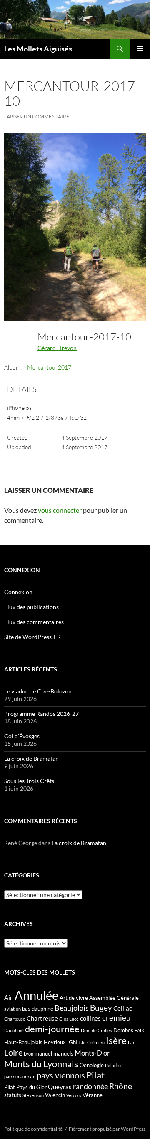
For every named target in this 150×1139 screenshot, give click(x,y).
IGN (72, 1042)
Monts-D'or (92, 1053)
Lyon (28, 1053)
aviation (12, 1009)
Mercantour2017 (49, 367)
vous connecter (60, 510)
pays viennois (61, 1075)
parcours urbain (19, 1076)
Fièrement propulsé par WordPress (107, 1129)
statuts (12, 1095)
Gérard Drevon (57, 347)
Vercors (73, 1095)
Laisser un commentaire (36, 116)
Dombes (123, 1030)
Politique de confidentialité (33, 1129)
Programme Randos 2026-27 (41, 713)
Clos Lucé (69, 1018)
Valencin (55, 1095)
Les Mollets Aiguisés (38, 48)
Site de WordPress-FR (32, 636)
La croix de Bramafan (31, 758)
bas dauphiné (37, 1008)
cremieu (116, 1017)
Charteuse (14, 1018)
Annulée (36, 995)
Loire (13, 1052)
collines (90, 1018)
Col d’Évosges (22, 736)
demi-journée (52, 1028)
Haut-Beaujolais (23, 1042)
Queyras (60, 1086)
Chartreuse (42, 1018)
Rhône (120, 1086)
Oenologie (92, 1065)
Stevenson (33, 1095)
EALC (140, 1030)
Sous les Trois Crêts (29, 780)
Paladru (113, 1065)
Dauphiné (14, 1030)
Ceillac (122, 1008)
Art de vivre (74, 997)
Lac (131, 1042)
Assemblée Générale (114, 997)
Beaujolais (72, 1007)
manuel (43, 1053)
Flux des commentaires (34, 621)
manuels (63, 1053)
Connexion (18, 591)
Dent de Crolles (96, 1030)
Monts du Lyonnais (41, 1063)
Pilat (95, 1075)
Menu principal (140, 49)
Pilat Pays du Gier (25, 1087)
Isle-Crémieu (91, 1042)
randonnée (90, 1086)
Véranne (92, 1095)
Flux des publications (31, 606)
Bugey (101, 1007)
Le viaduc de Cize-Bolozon (38, 691)
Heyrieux (55, 1042)
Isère (116, 1040)
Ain (8, 997)
